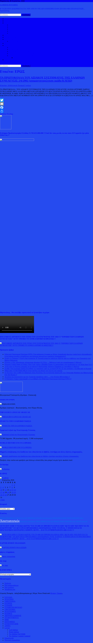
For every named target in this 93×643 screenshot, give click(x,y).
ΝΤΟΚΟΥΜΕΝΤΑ (12, 618)
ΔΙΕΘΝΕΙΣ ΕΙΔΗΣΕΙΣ (13, 37)
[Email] (46, 104)
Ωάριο (48, 521)
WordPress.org (10, 589)
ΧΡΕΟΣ (69, 518)
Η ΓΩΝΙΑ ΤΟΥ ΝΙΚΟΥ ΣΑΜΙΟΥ (21, 54)
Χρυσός (81, 518)
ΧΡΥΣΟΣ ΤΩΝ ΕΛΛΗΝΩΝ (60, 518)
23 (15, 492)
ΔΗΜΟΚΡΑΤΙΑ (15, 25)
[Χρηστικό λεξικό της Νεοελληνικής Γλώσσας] (17, 435)
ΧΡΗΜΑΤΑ (44, 521)
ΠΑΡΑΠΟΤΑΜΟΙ (20, 58)
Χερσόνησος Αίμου (47, 518)
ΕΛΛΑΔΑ (8, 35)
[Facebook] (46, 107)
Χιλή (52, 521)
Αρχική (7, 19)
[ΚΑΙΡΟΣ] (4, 478)
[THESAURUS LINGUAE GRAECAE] (15, 417)
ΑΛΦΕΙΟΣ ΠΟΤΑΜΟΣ (9, 5)
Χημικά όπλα (23, 521)
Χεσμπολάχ (85, 521)
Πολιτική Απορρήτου (12, 640)
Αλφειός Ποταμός (17, 85)
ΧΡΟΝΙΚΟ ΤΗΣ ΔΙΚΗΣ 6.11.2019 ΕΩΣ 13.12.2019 (13, 518)
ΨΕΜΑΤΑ (78, 521)
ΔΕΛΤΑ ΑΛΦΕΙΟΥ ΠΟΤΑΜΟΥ (21, 56)
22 (12, 492)
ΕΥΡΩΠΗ (13, 31)
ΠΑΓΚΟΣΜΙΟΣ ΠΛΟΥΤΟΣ (19, 41)
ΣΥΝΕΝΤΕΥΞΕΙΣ (11, 624)
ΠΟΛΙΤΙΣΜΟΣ (14, 49)
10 (1, 490)
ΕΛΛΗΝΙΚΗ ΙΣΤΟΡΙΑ (17, 47)
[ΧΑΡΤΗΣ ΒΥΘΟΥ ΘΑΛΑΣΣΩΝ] (13, 547)
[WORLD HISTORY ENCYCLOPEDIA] (16, 447)
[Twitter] (46, 100)
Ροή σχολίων (9, 587)
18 (3, 492)
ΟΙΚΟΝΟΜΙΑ (10, 39)
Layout (7, 628)
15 (12, 490)
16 (15, 490)
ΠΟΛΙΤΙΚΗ (9, 21)
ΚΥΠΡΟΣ (13, 27)
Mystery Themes (56, 593)
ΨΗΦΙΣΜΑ (57, 521)
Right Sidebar (14, 632)
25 (3, 495)
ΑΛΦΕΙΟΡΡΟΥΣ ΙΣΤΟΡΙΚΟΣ (16, 45)
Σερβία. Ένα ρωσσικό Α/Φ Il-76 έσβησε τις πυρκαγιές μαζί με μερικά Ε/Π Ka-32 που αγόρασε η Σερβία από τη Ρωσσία (48, 369)
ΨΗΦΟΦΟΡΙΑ (68, 521)
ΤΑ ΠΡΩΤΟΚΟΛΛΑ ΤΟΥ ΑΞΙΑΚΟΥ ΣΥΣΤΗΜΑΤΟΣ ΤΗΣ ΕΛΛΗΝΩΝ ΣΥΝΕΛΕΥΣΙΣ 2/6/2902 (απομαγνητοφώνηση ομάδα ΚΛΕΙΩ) (42, 79)
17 (1, 492)
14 (10, 490)
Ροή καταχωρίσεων (11, 585)
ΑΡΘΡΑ (8, 626)
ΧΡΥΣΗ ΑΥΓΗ (75, 518)
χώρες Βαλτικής (31, 521)
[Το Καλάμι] (5, 469)
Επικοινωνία (9, 638)
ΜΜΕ (7, 620)
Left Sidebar (13, 630)
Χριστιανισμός (10, 520)
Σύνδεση (8, 583)
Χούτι (73, 521)
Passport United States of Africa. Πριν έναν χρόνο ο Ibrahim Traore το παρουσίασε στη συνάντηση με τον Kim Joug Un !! (48, 364)
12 (6, 490)
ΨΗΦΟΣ (38, 521)
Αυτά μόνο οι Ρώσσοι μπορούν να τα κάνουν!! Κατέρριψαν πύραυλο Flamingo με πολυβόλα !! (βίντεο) (42, 367)
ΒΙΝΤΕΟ (8, 43)
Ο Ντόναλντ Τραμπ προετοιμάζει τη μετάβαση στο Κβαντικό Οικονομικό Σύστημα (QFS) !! (38, 379)
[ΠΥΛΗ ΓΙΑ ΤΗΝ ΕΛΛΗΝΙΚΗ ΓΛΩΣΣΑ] (16, 426)
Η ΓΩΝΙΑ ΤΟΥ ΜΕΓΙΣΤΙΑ (19, 51)
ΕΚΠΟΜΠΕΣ (10, 622)
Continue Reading (6, 114)
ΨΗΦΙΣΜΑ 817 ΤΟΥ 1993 (35, 518)
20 (8, 492)
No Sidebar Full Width (17, 634)
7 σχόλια (27, 85)
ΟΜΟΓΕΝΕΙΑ (14, 29)
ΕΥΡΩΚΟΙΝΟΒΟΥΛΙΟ (18, 33)
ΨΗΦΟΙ (62, 521)
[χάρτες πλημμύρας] (7, 556)
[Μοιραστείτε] (46, 111)
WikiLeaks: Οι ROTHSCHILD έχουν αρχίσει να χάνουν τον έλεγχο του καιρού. (33, 371)
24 (1, 495)
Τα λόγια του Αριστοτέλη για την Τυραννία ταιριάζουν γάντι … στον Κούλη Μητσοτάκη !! (37, 377)
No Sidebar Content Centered (19, 636)
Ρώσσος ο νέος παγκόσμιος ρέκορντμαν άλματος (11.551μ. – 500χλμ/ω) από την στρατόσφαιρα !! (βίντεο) (43, 362)
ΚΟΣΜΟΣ (8, 23)
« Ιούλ (2, 500)
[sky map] (4, 565)
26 (6, 495)
